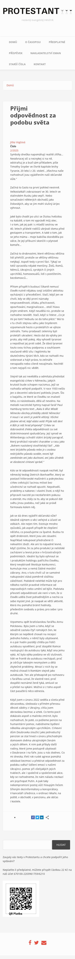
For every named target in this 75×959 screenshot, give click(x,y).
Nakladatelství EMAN (45, 53)
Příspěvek (15, 53)
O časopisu (33, 42)
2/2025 (14, 150)
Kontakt (40, 64)
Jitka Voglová (17, 142)
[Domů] (37, 12)
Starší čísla (17, 64)
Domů (13, 42)
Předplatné (57, 42)
